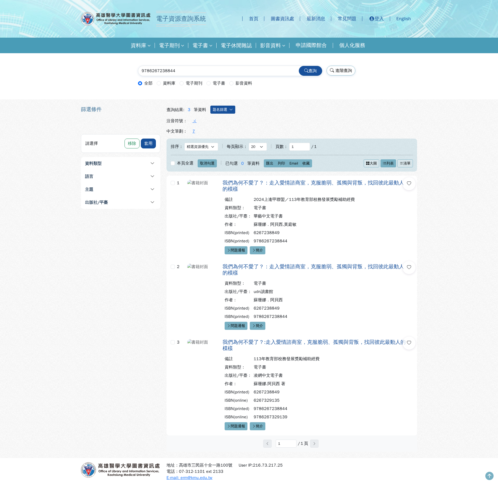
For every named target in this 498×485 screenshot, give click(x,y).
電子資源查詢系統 (181, 19)
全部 (148, 83)
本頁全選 (185, 163)
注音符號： (177, 121)
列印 (281, 163)
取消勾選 (207, 163)
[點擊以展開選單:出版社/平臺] (139, 202)
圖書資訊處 (282, 19)
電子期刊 (169, 45)
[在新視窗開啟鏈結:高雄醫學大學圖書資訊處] (120, 470)
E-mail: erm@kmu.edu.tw (189, 477)
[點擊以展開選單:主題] (134, 189)
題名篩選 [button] (220, 109)
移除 (132, 143)
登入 (379, 19)
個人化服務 (352, 45)
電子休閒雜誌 (236, 45)
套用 (148, 143)
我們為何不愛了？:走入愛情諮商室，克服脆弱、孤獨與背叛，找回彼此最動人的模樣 (314, 345)
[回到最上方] (489, 476)
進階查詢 (343, 70)
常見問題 (347, 19)
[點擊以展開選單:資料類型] (136, 163)
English (403, 19)
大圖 (373, 163)
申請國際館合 (311, 45)
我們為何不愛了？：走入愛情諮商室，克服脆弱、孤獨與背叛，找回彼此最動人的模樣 (313, 186)
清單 (407, 163)
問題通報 (238, 250)
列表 (390, 163)
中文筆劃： (177, 131)
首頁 (253, 19)
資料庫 (138, 45)
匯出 (269, 163)
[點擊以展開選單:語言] (134, 176)
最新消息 (316, 19)
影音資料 (270, 45)
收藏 (306, 163)
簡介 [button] (259, 250)
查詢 (312, 70)
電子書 (200, 45)
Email (293, 163)
